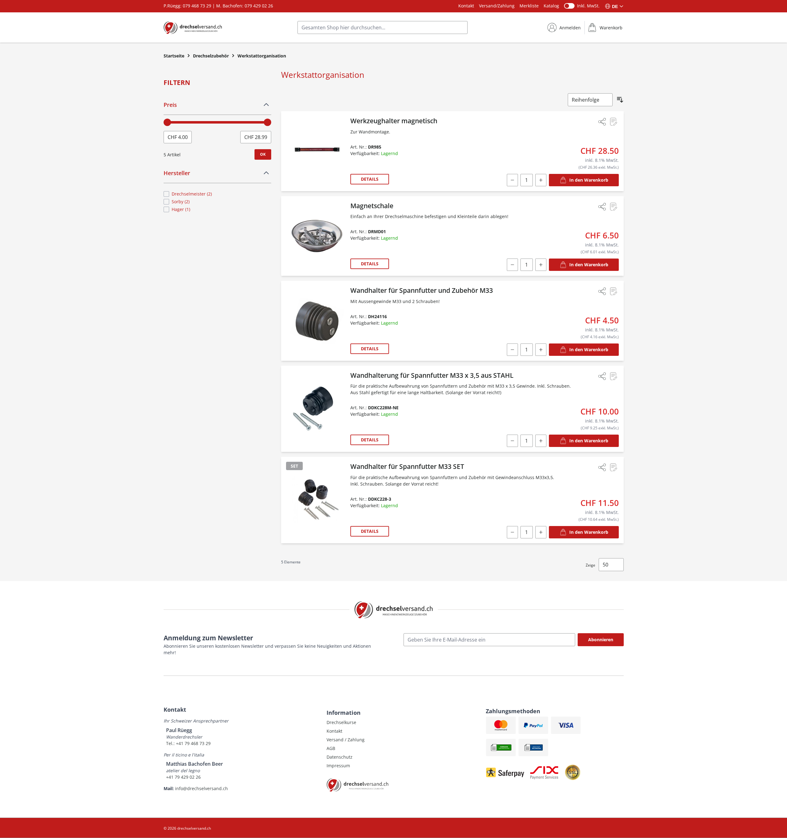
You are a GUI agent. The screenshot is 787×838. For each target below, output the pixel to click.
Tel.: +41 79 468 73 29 (188, 743)
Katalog (551, 6)
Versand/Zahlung (497, 6)
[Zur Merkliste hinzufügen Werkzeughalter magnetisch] (613, 121)
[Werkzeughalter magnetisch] (317, 151)
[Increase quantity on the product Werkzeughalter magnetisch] (540, 180)
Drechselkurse (341, 722)
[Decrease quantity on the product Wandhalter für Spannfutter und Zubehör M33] (512, 349)
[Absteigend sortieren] (620, 99)
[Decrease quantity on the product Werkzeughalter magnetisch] (512, 180)
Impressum (338, 766)
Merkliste (529, 6)
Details (370, 179)
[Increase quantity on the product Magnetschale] (540, 265)
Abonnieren (600, 639)
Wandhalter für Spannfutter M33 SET (407, 466)
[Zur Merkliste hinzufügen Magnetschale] (613, 206)
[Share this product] (602, 121)
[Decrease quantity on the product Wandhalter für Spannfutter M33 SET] (512, 532)
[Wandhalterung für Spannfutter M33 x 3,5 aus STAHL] (317, 409)
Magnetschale (371, 205)
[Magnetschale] (317, 236)
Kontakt (466, 6)
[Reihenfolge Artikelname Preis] (590, 99)
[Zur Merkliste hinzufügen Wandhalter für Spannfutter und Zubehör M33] (613, 291)
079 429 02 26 (259, 6)
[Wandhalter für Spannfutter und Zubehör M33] (317, 321)
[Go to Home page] (193, 27)
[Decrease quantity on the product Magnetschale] (512, 265)
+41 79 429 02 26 (183, 777)
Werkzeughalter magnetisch (393, 120)
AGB (331, 748)
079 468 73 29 (197, 6)
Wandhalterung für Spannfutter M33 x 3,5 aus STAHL (431, 375)
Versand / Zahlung (346, 740)
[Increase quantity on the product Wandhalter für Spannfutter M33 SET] (540, 532)
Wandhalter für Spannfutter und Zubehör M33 (421, 290)
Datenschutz (340, 757)
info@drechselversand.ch (201, 788)
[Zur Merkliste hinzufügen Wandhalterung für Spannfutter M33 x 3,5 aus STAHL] (613, 376)
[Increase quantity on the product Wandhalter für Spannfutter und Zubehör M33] (540, 349)
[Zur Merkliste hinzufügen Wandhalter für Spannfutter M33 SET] (613, 467)
